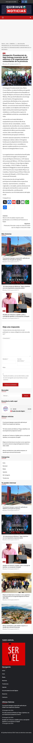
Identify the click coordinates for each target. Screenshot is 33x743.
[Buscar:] (12, 395)
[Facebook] (22, 1)
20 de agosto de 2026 (13, 261)
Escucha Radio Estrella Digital (10, 690)
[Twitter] (19, 1)
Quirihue (6, 64)
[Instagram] (25, 1)
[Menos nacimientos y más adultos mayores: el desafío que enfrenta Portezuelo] (16, 614)
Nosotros (4, 694)
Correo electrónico (21, 360)
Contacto (4, 697)
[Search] (30, 17)
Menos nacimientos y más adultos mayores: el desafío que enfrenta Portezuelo (15, 451)
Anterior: (15, 218)
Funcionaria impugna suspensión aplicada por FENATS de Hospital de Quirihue (15, 423)
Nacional (5, 466)
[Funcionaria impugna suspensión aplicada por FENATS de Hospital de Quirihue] (16, 246)
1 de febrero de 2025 (14, 64)
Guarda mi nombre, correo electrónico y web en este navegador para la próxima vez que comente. (16, 377)
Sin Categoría (6, 475)
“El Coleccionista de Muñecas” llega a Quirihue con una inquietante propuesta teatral (16, 429)
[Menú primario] (3, 17)
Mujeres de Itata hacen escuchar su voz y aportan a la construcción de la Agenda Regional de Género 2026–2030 (16, 443)
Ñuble (4, 469)
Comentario (6, 338)
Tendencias (6, 478)
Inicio (3, 670)
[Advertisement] (16, 30)
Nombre (5, 359)
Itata (4, 53)
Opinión (5, 472)
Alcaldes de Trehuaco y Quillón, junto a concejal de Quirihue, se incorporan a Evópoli (16, 436)
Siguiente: (17, 225)
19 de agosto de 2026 (13, 318)
